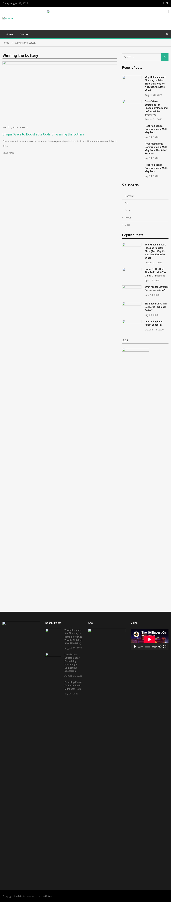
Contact (25, 34)
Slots (127, 224)
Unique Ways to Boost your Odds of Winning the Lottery (43, 134)
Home (9, 34)
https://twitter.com (167, 3)
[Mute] (160, 646)
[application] (149, 639)
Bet (127, 203)
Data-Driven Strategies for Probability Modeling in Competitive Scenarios (156, 108)
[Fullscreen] (164, 646)
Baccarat (129, 196)
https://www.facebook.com (163, 3)
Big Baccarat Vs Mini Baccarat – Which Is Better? (156, 307)
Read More (9, 152)
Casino (24, 127)
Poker (128, 217)
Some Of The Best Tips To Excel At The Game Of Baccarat (155, 272)
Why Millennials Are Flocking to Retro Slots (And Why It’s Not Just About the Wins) (155, 84)
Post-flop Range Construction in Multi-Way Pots (156, 129)
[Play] (135, 646)
